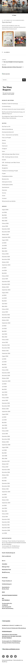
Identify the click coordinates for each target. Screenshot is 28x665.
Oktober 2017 (5, 464)
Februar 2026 (5, 223)
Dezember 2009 (6, 530)
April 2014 (4, 508)
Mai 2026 (4, 215)
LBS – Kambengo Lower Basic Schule (11, 162)
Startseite (4, 190)
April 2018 (4, 455)
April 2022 (4, 334)
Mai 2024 (4, 273)
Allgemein (7, 52)
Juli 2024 (4, 267)
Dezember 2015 (6, 483)
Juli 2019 (4, 417)
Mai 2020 (4, 389)
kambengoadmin (19, 20)
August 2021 (5, 356)
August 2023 (5, 292)
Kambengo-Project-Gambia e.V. (12, 9)
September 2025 (6, 237)
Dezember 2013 (6, 519)
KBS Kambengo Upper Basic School (10, 154)
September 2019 (6, 411)
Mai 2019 (4, 422)
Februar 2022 (5, 339)
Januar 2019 (5, 433)
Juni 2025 (4, 245)
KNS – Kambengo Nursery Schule (10, 157)
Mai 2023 (4, 300)
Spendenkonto (5, 187)
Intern (3, 151)
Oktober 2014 (5, 500)
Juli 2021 (4, 359)
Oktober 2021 (5, 350)
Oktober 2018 (5, 442)
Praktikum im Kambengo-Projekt (10, 170)
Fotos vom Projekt (6, 137)
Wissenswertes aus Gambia (8, 201)
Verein (3, 195)
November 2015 (6, 486)
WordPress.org (6, 572)
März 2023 (4, 306)
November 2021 (6, 347)
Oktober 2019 (5, 408)
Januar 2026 (5, 226)
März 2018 (4, 458)
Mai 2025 (4, 248)
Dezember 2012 (6, 522)
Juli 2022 (4, 325)
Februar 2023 (5, 309)
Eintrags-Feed (5, 566)
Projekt (4, 173)
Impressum (5, 145)
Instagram (4, 148)
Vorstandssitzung (6, 106)
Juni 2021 (4, 361)
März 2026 (4, 220)
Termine (4, 193)
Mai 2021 (4, 364)
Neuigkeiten (5, 168)
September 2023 (6, 289)
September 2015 (6, 491)
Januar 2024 (5, 278)
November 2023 (6, 284)
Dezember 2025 (6, 229)
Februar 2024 (5, 276)
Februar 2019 (5, 430)
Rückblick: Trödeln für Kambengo (10, 103)
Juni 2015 (4, 494)
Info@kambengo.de (7, 631)
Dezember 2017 (6, 461)
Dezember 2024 (6, 256)
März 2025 (4, 251)
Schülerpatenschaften (7, 184)
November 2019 (6, 406)
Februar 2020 (5, 397)
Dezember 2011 (6, 524)
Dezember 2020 (6, 372)
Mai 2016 (4, 480)
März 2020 (4, 394)
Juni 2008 (4, 533)
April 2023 (4, 303)
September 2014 (6, 502)
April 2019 (4, 425)
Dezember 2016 (6, 469)
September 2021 (6, 353)
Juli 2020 (4, 383)
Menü (14, 15)
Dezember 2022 (6, 314)
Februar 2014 (5, 513)
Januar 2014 (5, 516)
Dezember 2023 (6, 281)
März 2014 (4, 511)
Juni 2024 (4, 270)
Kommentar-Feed (6, 569)
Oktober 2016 (5, 475)
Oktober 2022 (5, 320)
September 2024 (6, 265)
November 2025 (6, 231)
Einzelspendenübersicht (8, 132)
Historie (4, 143)
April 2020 (4, 392)
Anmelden (4, 564)
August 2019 (5, 414)
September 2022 (6, 323)
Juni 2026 (4, 212)
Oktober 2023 (5, 287)
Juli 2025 (4, 242)
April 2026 (4, 218)
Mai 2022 (4, 331)
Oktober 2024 (5, 262)
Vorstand (4, 198)
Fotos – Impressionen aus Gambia (10, 134)
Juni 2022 (4, 328)
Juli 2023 (4, 295)
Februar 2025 (5, 253)
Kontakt (4, 159)
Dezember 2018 (6, 436)
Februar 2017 (5, 466)
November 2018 (6, 439)
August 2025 (5, 240)
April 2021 (4, 367)
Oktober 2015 (5, 489)
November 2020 (6, 375)
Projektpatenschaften (7, 176)
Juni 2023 (4, 298)
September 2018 (6, 444)
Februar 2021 (5, 370)
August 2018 (5, 447)
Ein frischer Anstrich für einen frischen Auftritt (13, 109)
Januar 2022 (5, 342)
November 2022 (6, 317)
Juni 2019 (4, 419)
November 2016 (6, 472)
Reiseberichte (5, 179)
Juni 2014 (4, 505)
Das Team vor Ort (6, 126)
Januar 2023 (5, 312)
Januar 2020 (5, 400)
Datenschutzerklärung (7, 129)
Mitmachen (5, 165)
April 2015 (4, 497)
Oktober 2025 (5, 234)
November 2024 (6, 259)
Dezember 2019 (6, 403)
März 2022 (4, 336)
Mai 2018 (4, 453)
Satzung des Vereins (7, 181)
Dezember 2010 (6, 527)
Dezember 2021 (6, 345)
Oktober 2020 (5, 378)
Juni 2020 (4, 386)
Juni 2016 (4, 477)
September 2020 (6, 381)
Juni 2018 (4, 450)
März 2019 (4, 428)
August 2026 (5, 209)
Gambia (4, 140)
